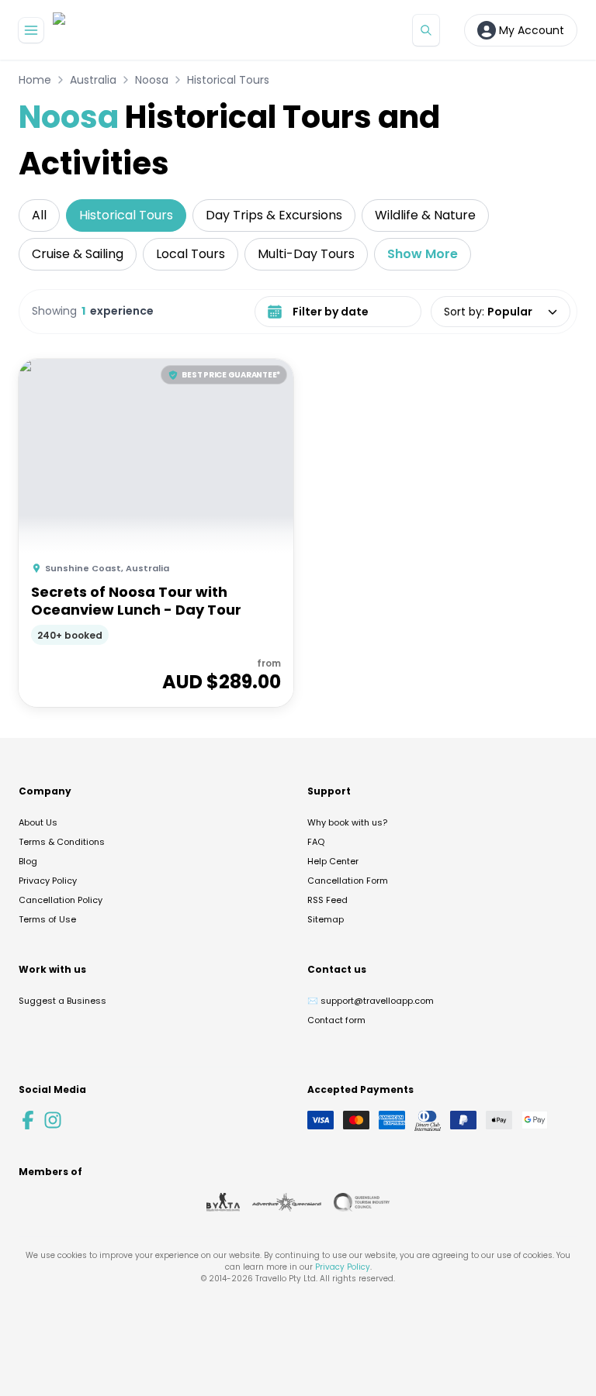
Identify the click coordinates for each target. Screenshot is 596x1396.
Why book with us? (347, 822)
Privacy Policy (48, 880)
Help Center (333, 861)
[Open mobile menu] (31, 30)
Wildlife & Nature (425, 215)
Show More (422, 254)
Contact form (336, 1020)
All (39, 215)
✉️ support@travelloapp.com (370, 1000)
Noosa (151, 80)
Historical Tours (228, 80)
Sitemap (325, 919)
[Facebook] (28, 1120)
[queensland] (362, 1202)
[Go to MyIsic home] (77, 29)
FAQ (315, 842)
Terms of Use (47, 919)
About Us (38, 822)
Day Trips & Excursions (274, 215)
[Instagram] (52, 1120)
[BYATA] (223, 1202)
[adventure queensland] (286, 1202)
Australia (93, 80)
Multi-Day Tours (306, 254)
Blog (28, 861)
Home (35, 80)
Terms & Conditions (62, 842)
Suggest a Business (62, 1000)
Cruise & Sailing (77, 254)
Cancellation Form (347, 880)
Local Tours (190, 254)
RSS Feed (327, 900)
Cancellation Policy (60, 900)
